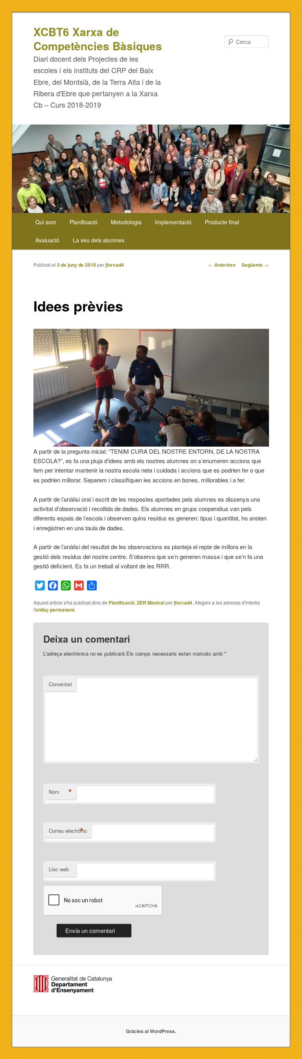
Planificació (84, 222)
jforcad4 (114, 264)
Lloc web (59, 869)
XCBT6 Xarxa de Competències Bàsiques (97, 39)
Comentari (60, 684)
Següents (255, 264)
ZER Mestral (150, 602)
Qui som (45, 222)
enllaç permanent (54, 609)
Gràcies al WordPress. (151, 1031)
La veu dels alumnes (98, 240)
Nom (60, 792)
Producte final (222, 222)
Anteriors (222, 264)
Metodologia (126, 222)
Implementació (173, 222)
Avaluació (47, 240)
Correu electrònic (68, 830)
